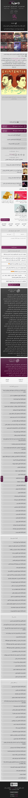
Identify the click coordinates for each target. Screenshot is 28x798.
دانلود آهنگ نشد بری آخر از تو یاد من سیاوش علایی (15, 424)
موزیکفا (14, 3)
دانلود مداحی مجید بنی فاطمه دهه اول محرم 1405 (15, 640)
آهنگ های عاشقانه (4, 224)
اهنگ (16, 60)
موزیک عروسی (23, 774)
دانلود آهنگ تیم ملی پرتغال (20, 435)
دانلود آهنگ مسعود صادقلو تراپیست (18, 611)
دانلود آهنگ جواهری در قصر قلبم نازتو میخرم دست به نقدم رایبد (15, 448)
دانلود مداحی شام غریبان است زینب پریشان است (16, 633)
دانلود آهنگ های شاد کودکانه (19, 525)
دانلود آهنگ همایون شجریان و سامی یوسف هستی (14, 54)
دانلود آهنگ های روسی (21, 514)
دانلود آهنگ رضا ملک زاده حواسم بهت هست (16, 751)
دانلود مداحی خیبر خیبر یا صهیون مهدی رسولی (16, 604)
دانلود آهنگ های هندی (21, 518)
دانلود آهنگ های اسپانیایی (20, 507)
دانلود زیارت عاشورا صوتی (20, 673)
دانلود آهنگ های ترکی (21, 485)
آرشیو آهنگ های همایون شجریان (14, 139)
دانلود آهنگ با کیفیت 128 (18, 130)
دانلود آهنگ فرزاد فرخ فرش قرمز (19, 758)
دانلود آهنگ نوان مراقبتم (20, 694)
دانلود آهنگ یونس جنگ (21, 728)
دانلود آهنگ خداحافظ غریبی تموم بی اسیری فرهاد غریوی (14, 456)
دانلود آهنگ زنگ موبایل (21, 489)
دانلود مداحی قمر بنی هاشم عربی (19, 651)
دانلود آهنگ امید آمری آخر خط (20, 399)
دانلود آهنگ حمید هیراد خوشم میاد (18, 607)
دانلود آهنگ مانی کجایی (21, 690)
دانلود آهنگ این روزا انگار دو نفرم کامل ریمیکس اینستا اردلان (14, 391)
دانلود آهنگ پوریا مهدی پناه (20, 432)
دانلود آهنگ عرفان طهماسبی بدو (19, 589)
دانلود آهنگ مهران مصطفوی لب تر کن (18, 395)
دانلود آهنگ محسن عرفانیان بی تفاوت (18, 735)
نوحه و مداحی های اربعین (20, 666)
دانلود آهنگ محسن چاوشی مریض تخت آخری (17, 600)
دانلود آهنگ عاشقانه (21, 482)
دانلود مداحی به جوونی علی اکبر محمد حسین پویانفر (15, 655)
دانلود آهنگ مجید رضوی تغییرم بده (18, 582)
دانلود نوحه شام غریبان (21, 637)
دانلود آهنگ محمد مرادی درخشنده (19, 444)
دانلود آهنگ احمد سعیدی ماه (20, 706)
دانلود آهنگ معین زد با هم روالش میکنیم (17, 578)
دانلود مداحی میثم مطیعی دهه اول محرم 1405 (16, 648)
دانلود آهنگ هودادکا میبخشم (19, 410)
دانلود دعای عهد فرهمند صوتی (19, 669)
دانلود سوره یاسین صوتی (20, 676)
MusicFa (12, 23)
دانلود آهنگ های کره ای (21, 511)
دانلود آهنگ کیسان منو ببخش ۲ (19, 713)
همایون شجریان (15, 58)
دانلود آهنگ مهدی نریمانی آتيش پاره (18, 767)
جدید (19, 58)
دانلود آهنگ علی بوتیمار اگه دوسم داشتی (17, 564)
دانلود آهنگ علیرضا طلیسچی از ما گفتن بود (17, 571)
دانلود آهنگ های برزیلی (21, 521)
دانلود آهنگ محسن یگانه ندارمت (19, 755)
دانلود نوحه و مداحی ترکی (20, 658)
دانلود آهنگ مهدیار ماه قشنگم (19, 731)
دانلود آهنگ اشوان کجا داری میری (19, 686)
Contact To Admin (14, 792)
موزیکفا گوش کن (5, 220)
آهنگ (19, 56)
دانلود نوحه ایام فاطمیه (21, 478)
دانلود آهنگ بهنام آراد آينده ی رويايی (18, 747)
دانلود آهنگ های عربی (21, 503)
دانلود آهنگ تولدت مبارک (20, 471)
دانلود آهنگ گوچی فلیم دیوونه (19, 464)
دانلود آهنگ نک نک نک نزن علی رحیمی (18, 417)
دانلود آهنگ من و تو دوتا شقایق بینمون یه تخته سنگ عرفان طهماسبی (15, 762)
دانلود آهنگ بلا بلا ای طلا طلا (20, 453)
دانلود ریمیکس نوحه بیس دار (20, 662)
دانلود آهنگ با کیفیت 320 (18, 126)
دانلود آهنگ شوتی (22, 492)
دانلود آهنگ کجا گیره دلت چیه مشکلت (18, 403)
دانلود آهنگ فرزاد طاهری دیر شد (19, 553)
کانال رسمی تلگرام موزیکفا (14, 144)
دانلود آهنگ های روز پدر (21, 532)
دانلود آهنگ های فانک (21, 567)
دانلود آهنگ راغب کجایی (21, 717)
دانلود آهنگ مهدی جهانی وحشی (19, 710)
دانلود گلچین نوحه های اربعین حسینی (18, 621)
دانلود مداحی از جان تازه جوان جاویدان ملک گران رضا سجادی (15, 628)
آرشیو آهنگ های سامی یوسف (14, 135)
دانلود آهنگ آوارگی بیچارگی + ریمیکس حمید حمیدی (15, 406)
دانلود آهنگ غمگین (21, 467)
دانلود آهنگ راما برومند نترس (20, 724)
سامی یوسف (19, 97)
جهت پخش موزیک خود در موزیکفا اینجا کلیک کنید (14, 29)
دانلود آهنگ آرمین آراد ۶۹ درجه (19, 460)
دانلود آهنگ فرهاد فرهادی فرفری (19, 697)
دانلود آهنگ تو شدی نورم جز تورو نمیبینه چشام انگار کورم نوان (15, 701)
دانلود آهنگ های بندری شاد (20, 500)
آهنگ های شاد (24, 224)
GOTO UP (15, 784)
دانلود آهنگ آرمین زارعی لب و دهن (18, 586)
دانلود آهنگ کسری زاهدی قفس (19, 560)
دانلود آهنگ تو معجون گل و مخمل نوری (17, 413)
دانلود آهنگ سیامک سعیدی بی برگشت (18, 549)
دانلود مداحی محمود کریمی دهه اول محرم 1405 (16, 644)
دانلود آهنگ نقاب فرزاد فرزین (20, 739)
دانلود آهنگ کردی (22, 474)
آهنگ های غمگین (10, 224)
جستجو (14, 19)
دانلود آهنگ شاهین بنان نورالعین (19, 720)
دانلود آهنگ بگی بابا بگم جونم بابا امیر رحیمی (16, 428)
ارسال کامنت (14, 247)
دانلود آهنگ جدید (22, 778)
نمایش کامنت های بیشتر (14, 285)
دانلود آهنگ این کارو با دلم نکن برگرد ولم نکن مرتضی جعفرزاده (15, 743)
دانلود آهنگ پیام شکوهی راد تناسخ (18, 596)
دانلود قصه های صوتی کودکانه (19, 529)
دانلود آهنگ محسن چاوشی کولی (19, 593)
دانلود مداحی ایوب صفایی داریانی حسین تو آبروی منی (15, 624)
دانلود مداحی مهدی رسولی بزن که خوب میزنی (16, 575)
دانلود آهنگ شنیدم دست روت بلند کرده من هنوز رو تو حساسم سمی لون (14, 439)
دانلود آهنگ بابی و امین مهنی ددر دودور (17, 546)
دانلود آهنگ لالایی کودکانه (20, 496)
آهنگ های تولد (17, 224)
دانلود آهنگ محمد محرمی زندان (19, 557)
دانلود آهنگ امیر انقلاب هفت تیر (19, 421)
